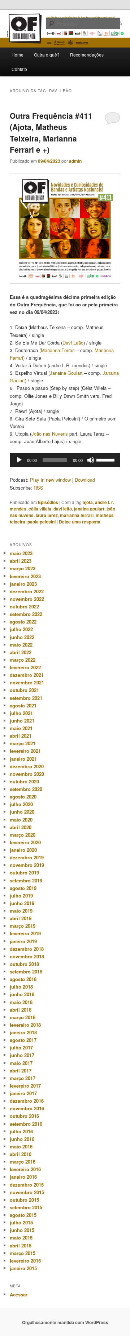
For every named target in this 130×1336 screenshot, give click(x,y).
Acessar (18, 1294)
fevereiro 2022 (25, 667)
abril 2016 (20, 1154)
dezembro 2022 (27, 591)
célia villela (40, 508)
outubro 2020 (24, 781)
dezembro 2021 (27, 674)
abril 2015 (20, 1245)
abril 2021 (20, 735)
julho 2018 (21, 986)
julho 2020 (21, 804)
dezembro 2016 (27, 1100)
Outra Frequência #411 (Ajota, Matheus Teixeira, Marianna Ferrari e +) (51, 132)
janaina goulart (89, 508)
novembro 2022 (27, 598)
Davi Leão (72, 342)
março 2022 (22, 659)
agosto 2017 (23, 1039)
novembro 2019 (27, 865)
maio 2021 (21, 728)
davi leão (62, 508)
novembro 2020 (27, 773)
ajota (88, 502)
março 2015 (22, 1253)
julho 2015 (21, 1222)
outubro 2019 (24, 872)
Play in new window (50, 479)
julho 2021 (21, 713)
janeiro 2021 (23, 758)
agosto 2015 (23, 1214)
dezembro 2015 (27, 1184)
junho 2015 (22, 1230)
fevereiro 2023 (25, 576)
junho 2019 (22, 903)
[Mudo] (90, 460)
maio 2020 (21, 819)
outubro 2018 (24, 964)
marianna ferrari (77, 515)
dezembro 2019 (27, 857)
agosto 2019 (23, 888)
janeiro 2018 (23, 1032)
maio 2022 (21, 644)
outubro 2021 (24, 690)
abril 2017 (20, 1070)
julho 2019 (21, 895)
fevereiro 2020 (25, 842)
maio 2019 (21, 910)
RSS (38, 487)
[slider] (106, 459)
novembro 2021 (27, 682)
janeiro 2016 (23, 1176)
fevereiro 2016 (25, 1169)
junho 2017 (22, 1055)
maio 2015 (21, 1237)
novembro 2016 (27, 1108)
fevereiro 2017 (25, 1085)
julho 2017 (21, 1047)
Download (85, 479)
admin (75, 161)
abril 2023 (20, 560)
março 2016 (22, 1161)
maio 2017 (21, 1063)
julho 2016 (21, 1131)
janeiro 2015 (23, 1268)
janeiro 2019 (23, 941)
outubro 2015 (24, 1199)
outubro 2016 (24, 1115)
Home (17, 54)
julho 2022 (21, 629)
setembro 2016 (26, 1123)
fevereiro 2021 (25, 750)
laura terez (47, 515)
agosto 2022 (23, 621)
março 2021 (22, 743)
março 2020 (22, 834)
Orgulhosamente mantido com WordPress (65, 1322)
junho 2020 (22, 811)
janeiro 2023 (23, 583)
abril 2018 (20, 1009)
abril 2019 (20, 918)
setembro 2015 (26, 1207)
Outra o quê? (47, 54)
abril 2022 (20, 652)
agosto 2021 (23, 705)
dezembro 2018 (27, 948)
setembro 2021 (26, 697)
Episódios (48, 502)
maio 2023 (21, 553)
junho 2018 (22, 994)
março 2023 (22, 568)
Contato (19, 69)
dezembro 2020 (27, 766)
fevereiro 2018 (25, 1024)
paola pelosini (41, 521)
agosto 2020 (23, 796)
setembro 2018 (26, 971)
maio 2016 (21, 1146)
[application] (65, 460)
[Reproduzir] (19, 460)
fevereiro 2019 (25, 933)
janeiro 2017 (23, 1093)
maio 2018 (21, 1002)
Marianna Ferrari (58, 350)
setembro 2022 (26, 614)
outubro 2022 (24, 606)
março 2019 (22, 925)
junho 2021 (22, 720)
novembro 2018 (27, 956)
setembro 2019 (26, 880)
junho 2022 (22, 637)
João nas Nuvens (49, 433)
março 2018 (22, 1017)
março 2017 (22, 1078)
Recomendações (87, 54)
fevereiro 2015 (25, 1260)
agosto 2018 (23, 979)
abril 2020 (20, 827)
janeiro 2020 (23, 849)
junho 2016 (22, 1138)
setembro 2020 (26, 789)
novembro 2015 (27, 1192)
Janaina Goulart (66, 372)
